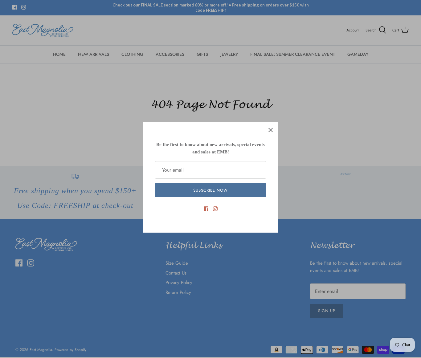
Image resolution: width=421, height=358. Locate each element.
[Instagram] (215, 208)
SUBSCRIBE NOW (210, 190)
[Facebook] (206, 208)
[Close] (270, 130)
